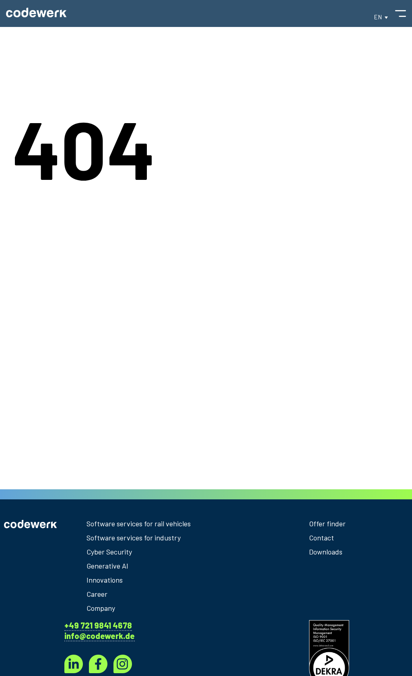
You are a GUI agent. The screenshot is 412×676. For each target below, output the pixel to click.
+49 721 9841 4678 (98, 625)
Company (101, 608)
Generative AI (107, 566)
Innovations (105, 580)
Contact (321, 538)
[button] (381, 16)
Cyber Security (109, 552)
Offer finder (327, 523)
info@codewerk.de (99, 636)
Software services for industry (134, 538)
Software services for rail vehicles (139, 523)
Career (97, 594)
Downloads (325, 552)
